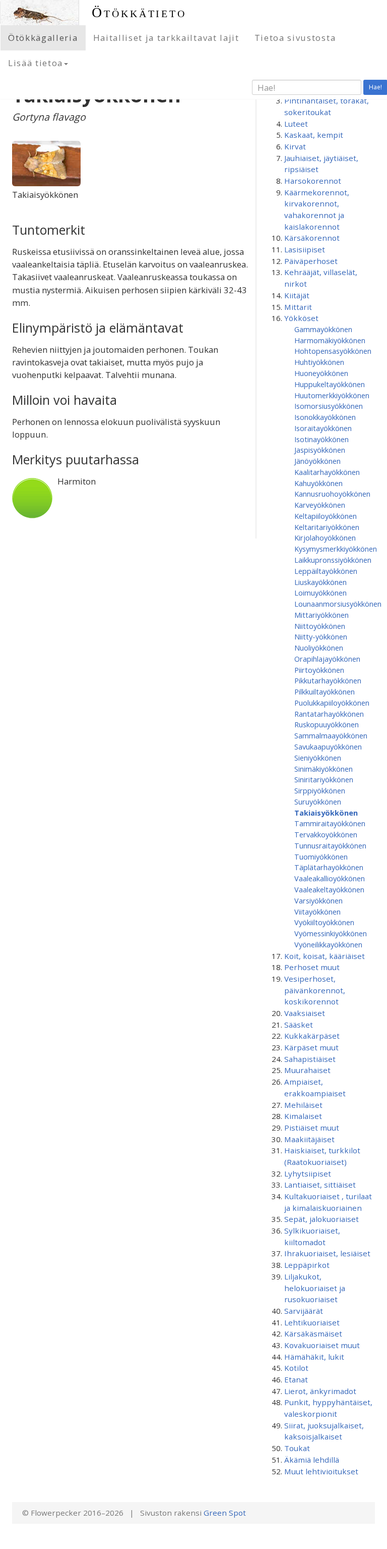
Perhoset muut (312, 967)
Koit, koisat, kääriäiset (324, 956)
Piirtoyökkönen (319, 670)
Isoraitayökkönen (323, 428)
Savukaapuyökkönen (328, 746)
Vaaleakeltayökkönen (329, 889)
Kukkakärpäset (312, 1036)
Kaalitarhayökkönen (327, 472)
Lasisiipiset (304, 249)
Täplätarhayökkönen (328, 867)
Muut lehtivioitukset (321, 1471)
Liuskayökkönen (320, 582)
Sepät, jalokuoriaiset (321, 1219)
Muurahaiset (307, 1070)
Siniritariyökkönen (323, 779)
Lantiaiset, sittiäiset (320, 1185)
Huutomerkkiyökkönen (331, 395)
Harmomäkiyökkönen (329, 340)
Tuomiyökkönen (321, 856)
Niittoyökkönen (319, 626)
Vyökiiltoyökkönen (324, 922)
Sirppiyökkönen (319, 790)
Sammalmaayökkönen (330, 735)
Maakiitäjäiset (309, 1139)
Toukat (297, 1448)
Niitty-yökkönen (320, 636)
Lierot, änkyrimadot (320, 1391)
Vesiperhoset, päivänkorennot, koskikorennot (314, 990)
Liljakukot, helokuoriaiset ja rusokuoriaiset (314, 1287)
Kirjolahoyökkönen (325, 537)
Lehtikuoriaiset (312, 1322)
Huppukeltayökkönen (329, 384)
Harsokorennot (312, 181)
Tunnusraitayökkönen (330, 845)
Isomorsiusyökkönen (328, 406)
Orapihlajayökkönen (327, 659)
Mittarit (298, 307)
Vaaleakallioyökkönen (329, 878)
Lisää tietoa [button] (35, 63)
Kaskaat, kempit (313, 135)
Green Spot (225, 1513)
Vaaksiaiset (304, 1013)
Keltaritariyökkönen (326, 527)
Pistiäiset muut (311, 1128)
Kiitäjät (296, 295)
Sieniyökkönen (317, 758)
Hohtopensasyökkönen (332, 351)
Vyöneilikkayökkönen (328, 944)
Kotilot (296, 1368)
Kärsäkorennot (312, 238)
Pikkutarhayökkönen (327, 680)
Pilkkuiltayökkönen (324, 691)
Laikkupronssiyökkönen (332, 560)
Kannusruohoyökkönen (332, 494)
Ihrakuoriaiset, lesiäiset (327, 1253)
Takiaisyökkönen (326, 813)
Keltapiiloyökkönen (325, 516)
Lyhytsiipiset (307, 1173)
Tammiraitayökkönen (329, 823)
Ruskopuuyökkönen (326, 724)
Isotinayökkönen (321, 439)
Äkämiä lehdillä (311, 1460)
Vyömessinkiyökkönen (330, 933)
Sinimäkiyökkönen (323, 769)
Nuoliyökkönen (318, 648)
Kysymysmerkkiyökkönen (335, 549)
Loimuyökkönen (320, 592)
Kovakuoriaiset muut (322, 1345)
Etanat (296, 1379)
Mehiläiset (303, 1105)
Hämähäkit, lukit (314, 1357)
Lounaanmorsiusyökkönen (337, 604)
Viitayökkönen (317, 911)
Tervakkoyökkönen (325, 834)
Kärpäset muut (311, 1047)
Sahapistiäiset (310, 1059)
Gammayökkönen (323, 329)
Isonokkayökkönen (325, 417)
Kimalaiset (303, 1116)
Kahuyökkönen (318, 483)
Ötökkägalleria (43, 37)
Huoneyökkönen (321, 373)
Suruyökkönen (317, 801)
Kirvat (295, 146)
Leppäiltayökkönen (325, 571)
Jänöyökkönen (317, 461)
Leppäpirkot (307, 1265)
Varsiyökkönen (318, 900)
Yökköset (301, 318)
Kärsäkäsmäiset (313, 1333)
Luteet (296, 124)
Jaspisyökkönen (319, 450)
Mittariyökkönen (321, 615)
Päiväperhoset (311, 261)
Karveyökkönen (319, 505)
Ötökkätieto (139, 12)
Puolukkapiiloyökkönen (331, 703)
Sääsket (298, 1025)
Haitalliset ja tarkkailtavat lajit (166, 37)
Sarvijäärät (303, 1311)
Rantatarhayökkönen (329, 714)
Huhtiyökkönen (319, 362)
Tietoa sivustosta (295, 37)
